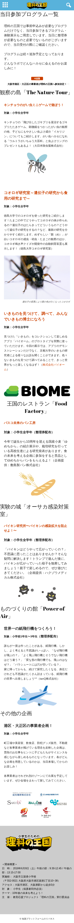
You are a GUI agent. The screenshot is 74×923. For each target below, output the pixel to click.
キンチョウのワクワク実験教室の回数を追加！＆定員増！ (37, 84)
